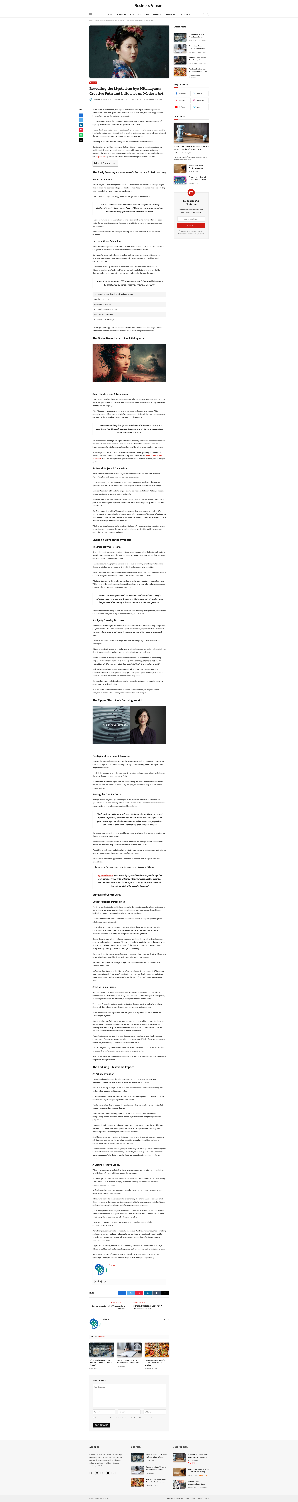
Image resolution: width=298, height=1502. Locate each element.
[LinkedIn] (81, 125)
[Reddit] (95, 1281)
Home (110, 14)
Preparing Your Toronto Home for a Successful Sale (128, 1361)
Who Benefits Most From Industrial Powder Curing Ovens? (100, 1362)
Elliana (98, 99)
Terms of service (203, 1498)
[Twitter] (81, 120)
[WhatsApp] (81, 135)
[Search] (207, 14)
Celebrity (157, 14)
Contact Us (184, 14)
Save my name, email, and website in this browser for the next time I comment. (123, 1418)
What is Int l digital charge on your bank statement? (197, 178)
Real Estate (143, 14)
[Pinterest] (81, 130)
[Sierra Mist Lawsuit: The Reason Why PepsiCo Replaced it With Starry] (191, 133)
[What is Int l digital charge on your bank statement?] (180, 180)
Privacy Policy (192, 234)
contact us (179, 1498)
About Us (170, 14)
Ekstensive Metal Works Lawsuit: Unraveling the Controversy (196, 166)
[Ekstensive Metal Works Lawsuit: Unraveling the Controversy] (180, 168)
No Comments (137, 99)
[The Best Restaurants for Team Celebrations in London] (157, 1350)
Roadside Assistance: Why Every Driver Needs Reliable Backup (198, 58)
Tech (132, 14)
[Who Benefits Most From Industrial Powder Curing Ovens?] (101, 1350)
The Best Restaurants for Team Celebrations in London (155, 1362)
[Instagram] (105, 1281)
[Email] (81, 140)
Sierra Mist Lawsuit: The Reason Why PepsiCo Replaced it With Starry (191, 147)
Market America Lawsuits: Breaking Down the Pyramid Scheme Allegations (196, 1482)
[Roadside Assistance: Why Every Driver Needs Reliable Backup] (180, 60)
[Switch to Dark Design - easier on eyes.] (203, 14)
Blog (96, 20)
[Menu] (90, 14)
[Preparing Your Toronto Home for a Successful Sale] (129, 1350)
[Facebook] (81, 115)
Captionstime (101, 156)
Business (121, 14)
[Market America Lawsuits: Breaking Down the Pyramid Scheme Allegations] (179, 1484)
